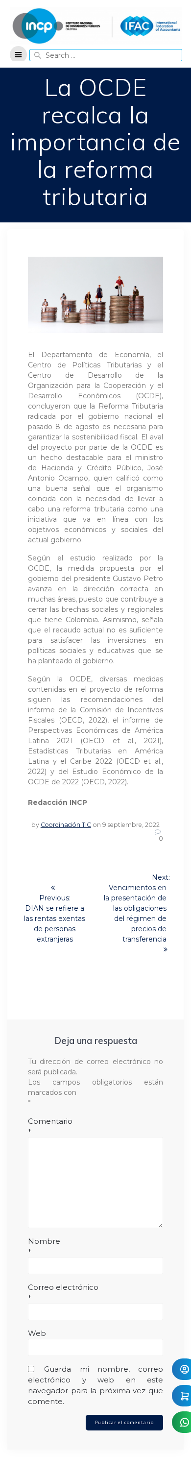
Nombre (44, 1246)
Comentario (50, 1126)
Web (37, 1333)
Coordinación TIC (66, 824)
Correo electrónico (63, 1293)
